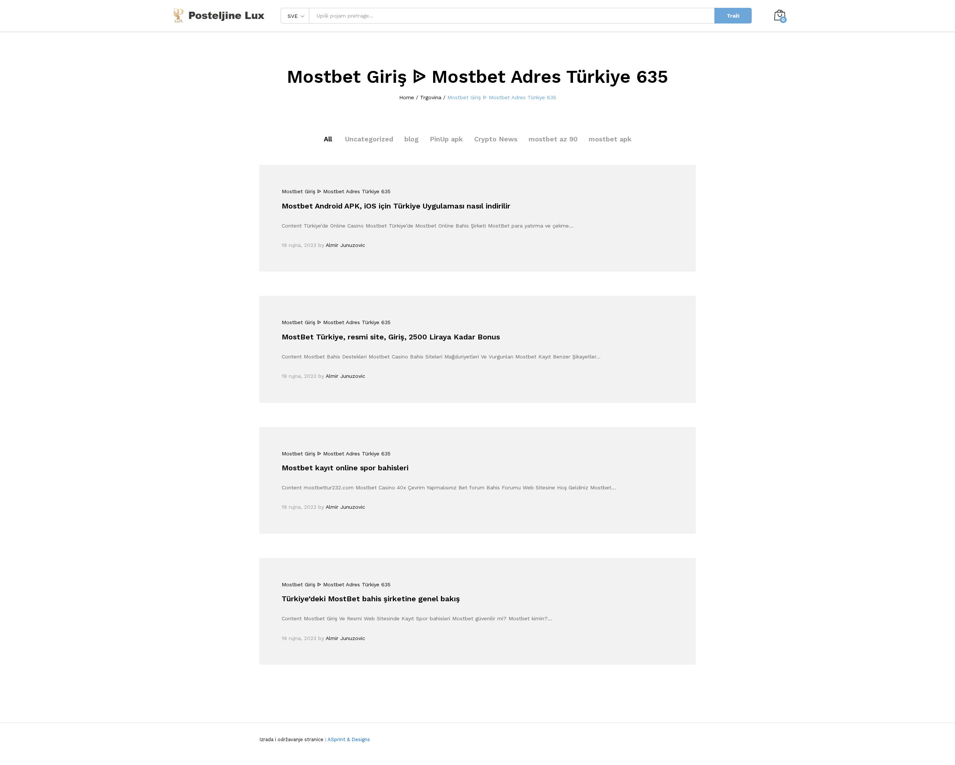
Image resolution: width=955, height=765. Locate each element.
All (328, 139)
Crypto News (495, 139)
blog (411, 139)
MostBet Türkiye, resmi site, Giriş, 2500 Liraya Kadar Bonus (391, 336)
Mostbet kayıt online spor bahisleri (345, 467)
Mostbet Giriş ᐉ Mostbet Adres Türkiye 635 (336, 191)
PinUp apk (446, 139)
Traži (733, 16)
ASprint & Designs (348, 739)
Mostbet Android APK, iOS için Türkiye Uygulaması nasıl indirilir (396, 205)
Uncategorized (369, 139)
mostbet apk (610, 139)
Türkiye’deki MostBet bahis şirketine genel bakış (371, 598)
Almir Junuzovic (345, 245)
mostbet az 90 (553, 139)
